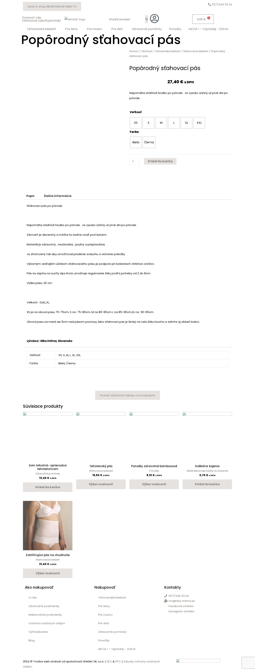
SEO (109, 661)
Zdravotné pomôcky (147, 29)
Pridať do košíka (160, 161)
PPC (118, 661)
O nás (37, 17)
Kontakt (55, 20)
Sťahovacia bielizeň (195, 51)
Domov (27, 17)
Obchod (146, 51)
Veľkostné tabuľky (35, 20)
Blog (32, 640)
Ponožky (175, 29)
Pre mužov (94, 29)
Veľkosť (136, 112)
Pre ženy (71, 29)
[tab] (30, 196)
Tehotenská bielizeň (41, 29)
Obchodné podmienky (44, 606)
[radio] (135, 122)
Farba (134, 132)
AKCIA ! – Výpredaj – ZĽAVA (208, 29)
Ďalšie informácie (57, 196)
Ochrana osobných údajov (47, 623)
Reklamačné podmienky (45, 615)
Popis (30, 196)
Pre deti (117, 29)
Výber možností (101, 484)
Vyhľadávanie (38, 632)
